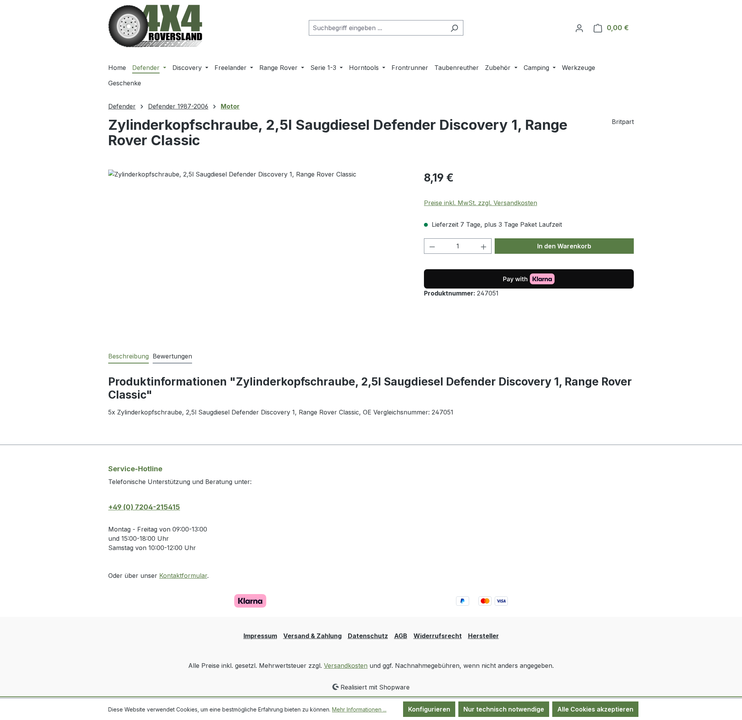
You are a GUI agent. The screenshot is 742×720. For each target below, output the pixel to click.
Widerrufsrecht (438, 636)
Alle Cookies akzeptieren (595, 709)
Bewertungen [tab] (172, 356)
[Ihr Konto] (579, 28)
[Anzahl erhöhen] (484, 246)
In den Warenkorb (564, 246)
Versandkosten (346, 665)
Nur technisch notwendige (503, 709)
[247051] (258, 253)
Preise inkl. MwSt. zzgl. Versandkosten (480, 203)
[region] (258, 253)
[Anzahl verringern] (432, 246)
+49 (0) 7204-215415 (144, 507)
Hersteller (483, 636)
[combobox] (377, 28)
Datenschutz (368, 636)
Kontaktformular (183, 575)
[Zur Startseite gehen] (155, 26)
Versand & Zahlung (312, 636)
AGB (400, 636)
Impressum (260, 636)
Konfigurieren (429, 709)
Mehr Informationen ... (359, 709)
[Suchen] (454, 28)
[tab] (128, 356)
